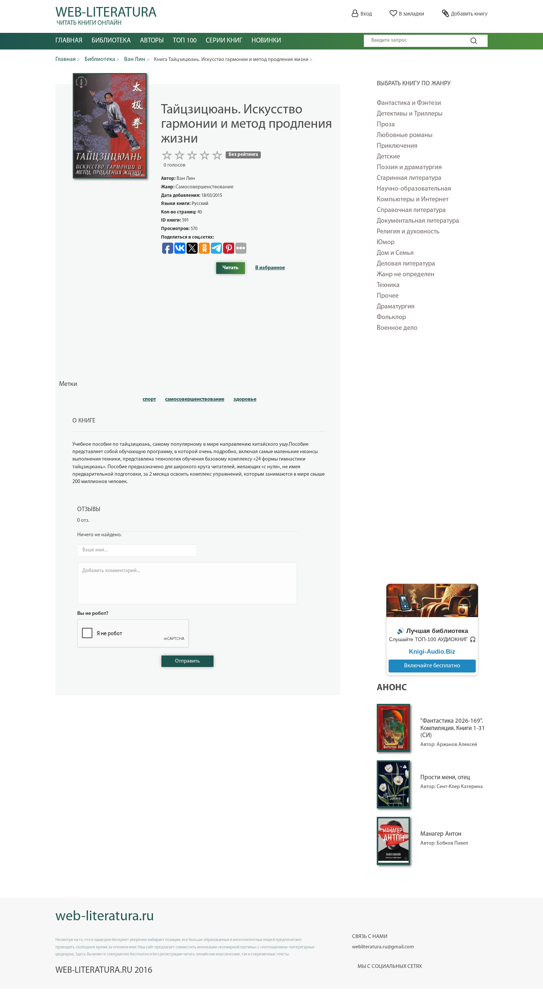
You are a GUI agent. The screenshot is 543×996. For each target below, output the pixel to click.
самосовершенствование (194, 399)
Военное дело (397, 328)
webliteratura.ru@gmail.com (383, 947)
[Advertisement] (432, 463)
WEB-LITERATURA (106, 14)
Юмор (386, 242)
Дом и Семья (395, 253)
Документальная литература (418, 221)
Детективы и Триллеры (410, 114)
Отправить (187, 661)
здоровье (244, 399)
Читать (230, 268)
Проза (386, 124)
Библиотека (111, 41)
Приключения (397, 146)
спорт (149, 399)
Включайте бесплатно (432, 666)
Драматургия (395, 307)
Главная (68, 41)
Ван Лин (186, 178)
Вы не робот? (92, 613)
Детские (388, 157)
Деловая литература (406, 264)
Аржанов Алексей (457, 744)
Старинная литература (409, 178)
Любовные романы (405, 135)
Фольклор (391, 317)
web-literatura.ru (104, 917)
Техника (388, 285)
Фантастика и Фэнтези (409, 103)
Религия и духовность (408, 232)
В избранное (270, 268)
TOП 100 (185, 41)
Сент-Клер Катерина (460, 787)
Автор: (428, 744)
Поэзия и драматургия (409, 167)
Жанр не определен (405, 274)
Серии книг (224, 41)
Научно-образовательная (414, 189)
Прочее (388, 296)
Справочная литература (411, 210)
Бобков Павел (452, 843)
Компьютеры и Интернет (412, 199)
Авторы (152, 41)
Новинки (266, 41)
